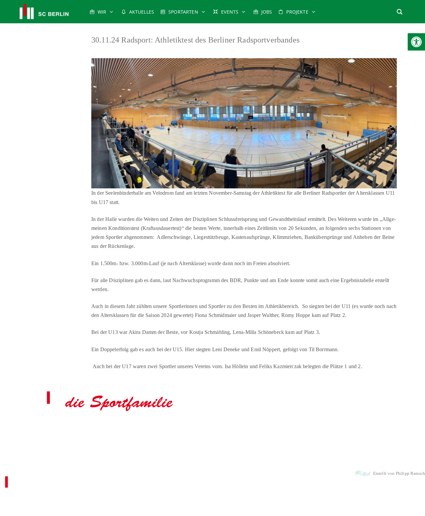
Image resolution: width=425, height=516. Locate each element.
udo (158, 427)
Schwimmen (267, 427)
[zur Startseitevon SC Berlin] (89, 411)
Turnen (390, 427)
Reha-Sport (242, 427)
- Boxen (63, 427)
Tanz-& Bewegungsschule (331, 427)
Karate (173, 427)
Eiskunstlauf (85, 427)
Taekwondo (292, 427)
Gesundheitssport (135, 427)
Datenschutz (225, 456)
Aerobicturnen (42, 427)
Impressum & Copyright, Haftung (179, 456)
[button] (416, 42)
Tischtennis (369, 427)
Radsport (220, 427)
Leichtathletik (195, 427)
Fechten (108, 427)
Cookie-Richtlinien (258, 456)
